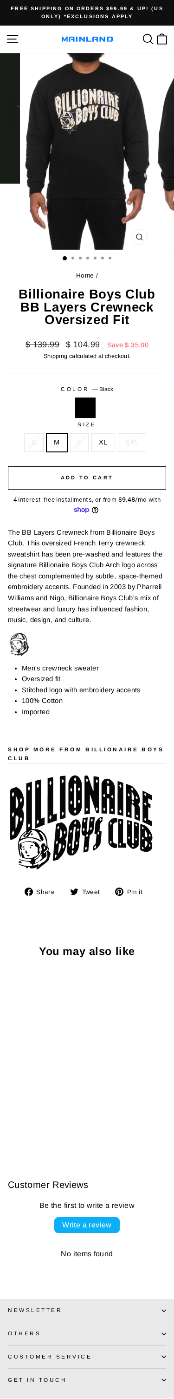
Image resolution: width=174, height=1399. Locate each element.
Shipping (56, 356)
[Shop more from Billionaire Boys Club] (87, 823)
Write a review (87, 1225)
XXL (132, 442)
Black (85, 407)
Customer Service (50, 1356)
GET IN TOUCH (37, 1380)
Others (24, 1333)
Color (87, 389)
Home (85, 275)
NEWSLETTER (35, 1310)
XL (103, 442)
